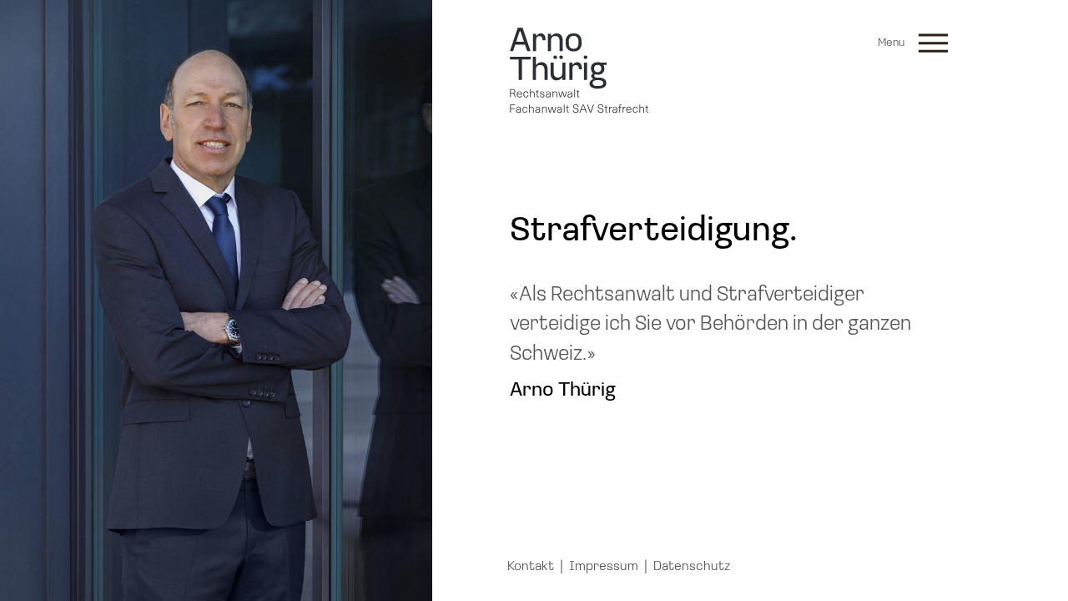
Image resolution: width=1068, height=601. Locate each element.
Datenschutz (691, 566)
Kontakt (530, 566)
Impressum (603, 566)
